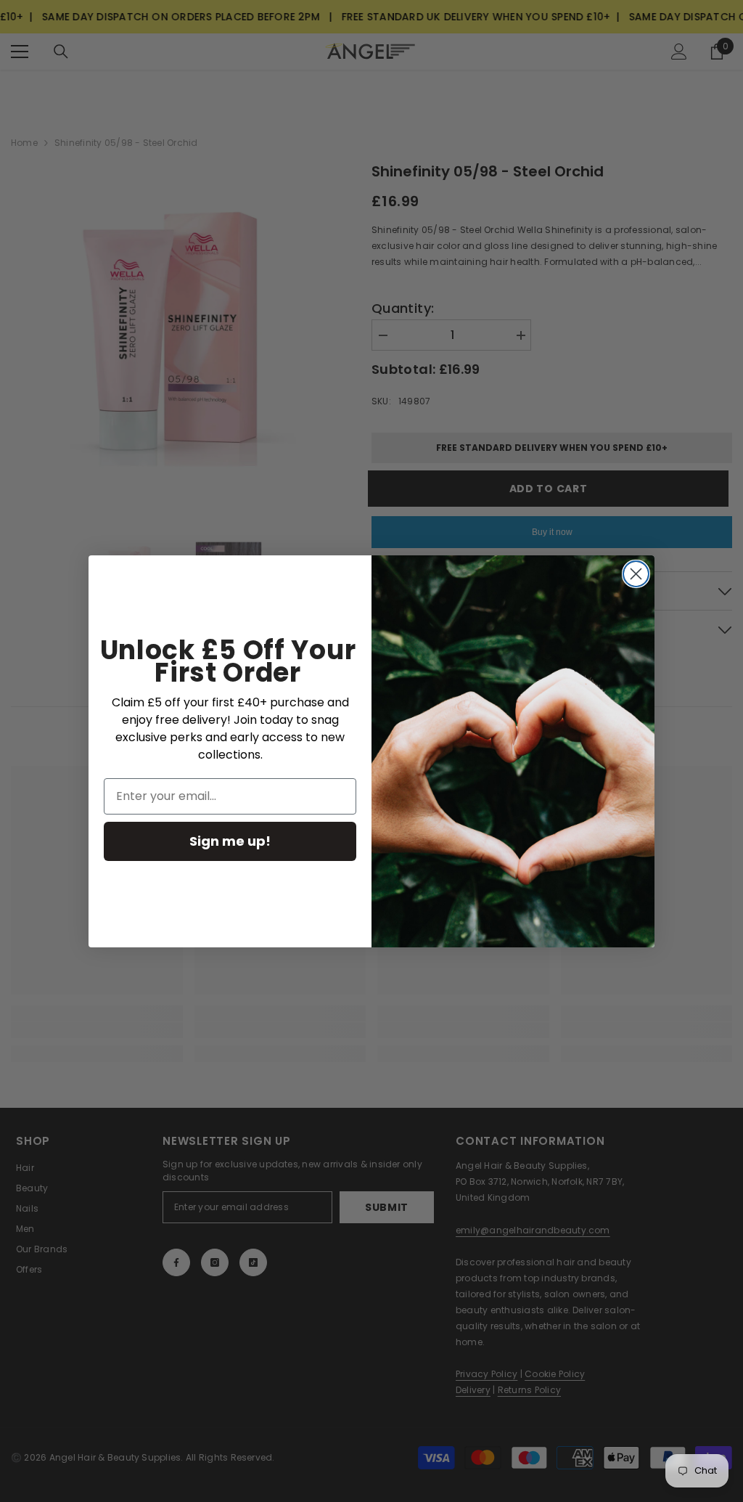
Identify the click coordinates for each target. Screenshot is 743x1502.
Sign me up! (230, 841)
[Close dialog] (636, 574)
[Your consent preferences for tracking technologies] (730, 1126)
